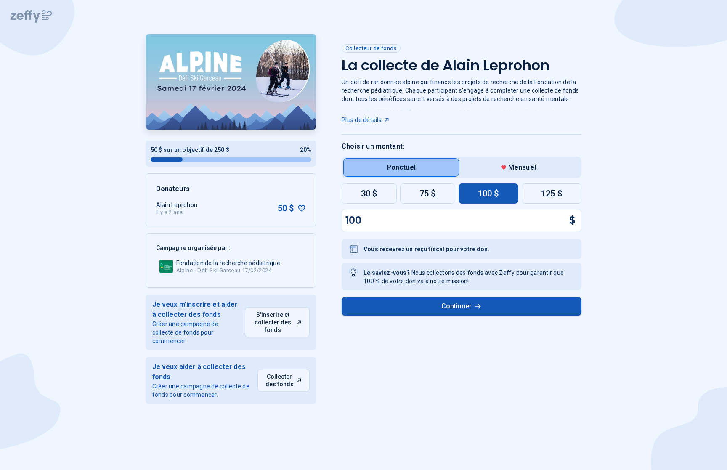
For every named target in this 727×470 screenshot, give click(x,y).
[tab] (401, 167)
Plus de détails (362, 120)
